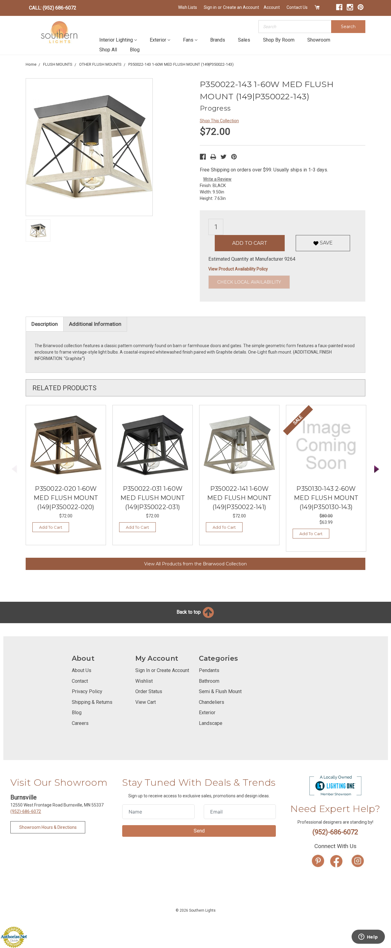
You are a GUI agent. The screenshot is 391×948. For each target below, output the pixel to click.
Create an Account (241, 7)
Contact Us (297, 7)
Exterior (158, 40)
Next (377, 469)
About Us (81, 670)
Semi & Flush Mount (220, 691)
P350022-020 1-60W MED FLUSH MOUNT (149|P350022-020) (66, 498)
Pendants (209, 670)
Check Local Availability (249, 282)
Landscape (210, 723)
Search (348, 26)
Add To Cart (50, 527)
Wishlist (144, 681)
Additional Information (95, 324)
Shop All (108, 50)
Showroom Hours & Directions (48, 827)
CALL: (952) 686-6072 (52, 8)
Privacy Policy (87, 691)
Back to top (189, 612)
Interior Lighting (116, 40)
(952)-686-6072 (25, 811)
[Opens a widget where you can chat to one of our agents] (368, 937)
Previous (14, 469)
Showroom (318, 40)
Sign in (210, 7)
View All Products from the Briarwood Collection (195, 564)
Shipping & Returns (92, 702)
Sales (244, 40)
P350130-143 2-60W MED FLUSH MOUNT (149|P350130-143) (326, 498)
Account (272, 7)
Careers (80, 723)
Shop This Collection (219, 120)
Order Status (148, 691)
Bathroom (209, 681)
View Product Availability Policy (238, 268)
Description (44, 324)
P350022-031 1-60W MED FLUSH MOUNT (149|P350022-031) (152, 498)
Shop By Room (278, 40)
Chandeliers (211, 702)
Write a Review (217, 179)
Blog (135, 50)
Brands (217, 40)
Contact (80, 681)
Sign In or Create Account (162, 670)
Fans (188, 40)
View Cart (145, 702)
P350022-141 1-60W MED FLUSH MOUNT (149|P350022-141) (239, 498)
